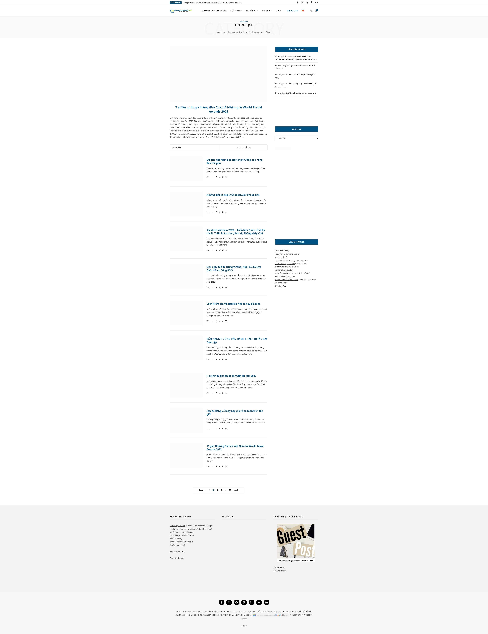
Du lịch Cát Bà (281, 257)
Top (245, 626)
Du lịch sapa (175, 535)
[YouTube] (259, 602)
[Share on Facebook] (239, 147)
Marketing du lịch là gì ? (213, 11)
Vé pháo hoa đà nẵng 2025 (286, 273)
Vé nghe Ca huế (282, 283)
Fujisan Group (302, 260)
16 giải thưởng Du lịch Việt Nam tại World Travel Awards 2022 (235, 447)
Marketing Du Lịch (177, 525)
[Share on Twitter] (243, 147)
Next (236, 490)
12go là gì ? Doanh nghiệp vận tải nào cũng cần (299, 93)
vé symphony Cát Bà (283, 270)
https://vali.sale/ (176, 541)
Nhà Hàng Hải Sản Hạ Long (286, 279)
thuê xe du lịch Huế (290, 267)
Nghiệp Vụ (251, 11)
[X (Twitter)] (229, 602)
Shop (278, 11)
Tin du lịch (292, 11)
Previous (202, 490)
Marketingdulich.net (282, 56)
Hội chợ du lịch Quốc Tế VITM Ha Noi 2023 (231, 375)
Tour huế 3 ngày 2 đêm (285, 263)
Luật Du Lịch (236, 11)
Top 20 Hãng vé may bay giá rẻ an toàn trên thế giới (235, 412)
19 (230, 490)
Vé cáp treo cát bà (177, 545)
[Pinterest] (246, 147)
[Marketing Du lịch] (181, 11)
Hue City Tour (281, 286)
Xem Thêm (176, 147)
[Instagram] (236, 602)
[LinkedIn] (266, 602)
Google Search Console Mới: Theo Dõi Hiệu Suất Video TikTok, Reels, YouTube (212, 3)
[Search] (311, 11)
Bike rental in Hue (177, 551)
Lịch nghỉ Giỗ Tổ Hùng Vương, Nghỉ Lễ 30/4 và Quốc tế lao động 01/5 (234, 268)
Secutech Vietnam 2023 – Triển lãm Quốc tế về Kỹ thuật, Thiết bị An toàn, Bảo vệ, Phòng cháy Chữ (236, 231)
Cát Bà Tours (278, 567)
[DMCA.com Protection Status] (283, 149)
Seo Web (266, 11)
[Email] (249, 147)
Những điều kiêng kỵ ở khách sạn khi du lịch (233, 195)
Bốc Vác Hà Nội (279, 570)
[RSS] (251, 602)
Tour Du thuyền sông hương (287, 254)
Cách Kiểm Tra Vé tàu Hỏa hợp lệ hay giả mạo (234, 303)
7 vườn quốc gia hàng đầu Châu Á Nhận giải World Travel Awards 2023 (218, 109)
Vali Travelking (176, 538)
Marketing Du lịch (241, 615)
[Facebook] (221, 602)
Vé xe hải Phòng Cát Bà (285, 276)
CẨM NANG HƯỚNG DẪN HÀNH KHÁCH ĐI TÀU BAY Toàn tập (237, 340)
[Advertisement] (296, 111)
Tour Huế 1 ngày (282, 251)
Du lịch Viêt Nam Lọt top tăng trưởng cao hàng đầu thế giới (235, 161)
